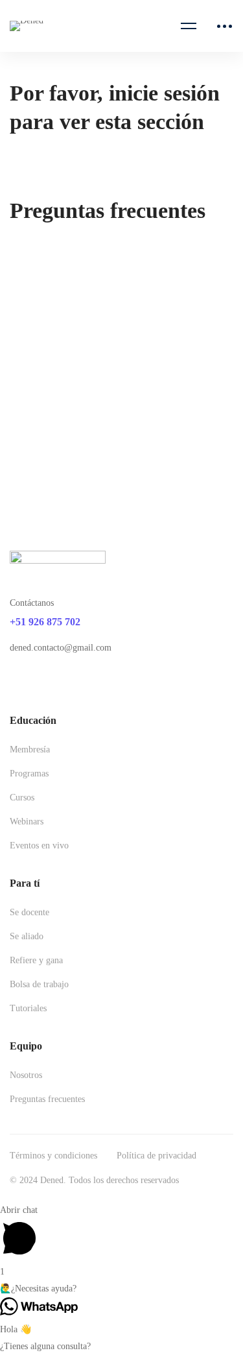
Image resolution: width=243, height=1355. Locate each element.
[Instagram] (45, 681)
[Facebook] (15, 681)
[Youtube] (75, 681)
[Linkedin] (106, 681)
